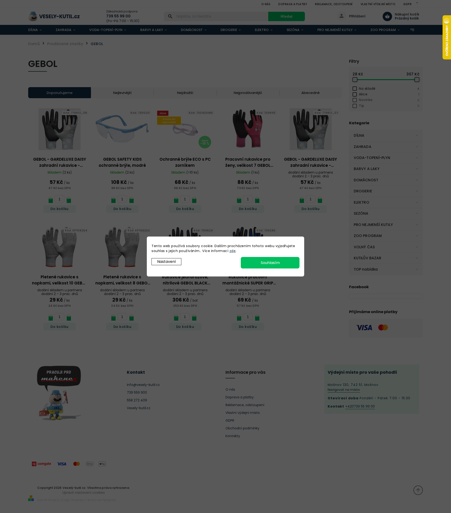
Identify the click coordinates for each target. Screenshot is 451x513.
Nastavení (166, 261)
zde (232, 251)
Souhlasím (270, 262)
